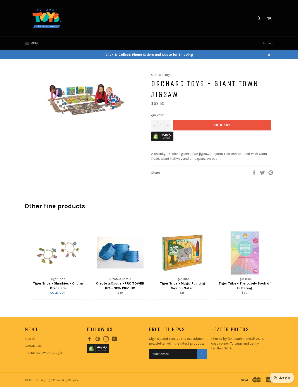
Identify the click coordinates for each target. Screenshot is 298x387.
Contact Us (33, 346)
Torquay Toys (44, 380)
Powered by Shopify (65, 380)
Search (30, 339)
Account (268, 43)
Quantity (157, 115)
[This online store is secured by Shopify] (162, 140)
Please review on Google (44, 353)
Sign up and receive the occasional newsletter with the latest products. (177, 341)
